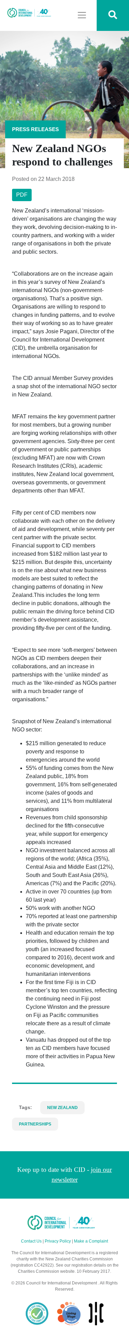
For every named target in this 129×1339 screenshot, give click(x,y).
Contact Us (31, 1241)
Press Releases (35, 129)
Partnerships (35, 1124)
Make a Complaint (91, 1241)
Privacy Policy (58, 1241)
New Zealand (62, 1107)
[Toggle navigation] (82, 15)
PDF (22, 195)
